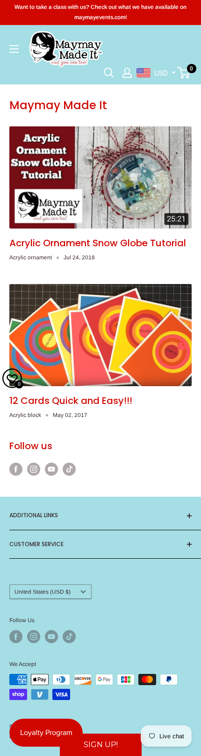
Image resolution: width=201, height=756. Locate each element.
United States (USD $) (42, 592)
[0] (184, 72)
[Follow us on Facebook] (15, 469)
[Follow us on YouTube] (51, 469)
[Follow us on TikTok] (69, 469)
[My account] (127, 73)
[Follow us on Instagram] (33, 469)
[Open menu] (14, 49)
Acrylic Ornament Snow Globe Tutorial (97, 243)
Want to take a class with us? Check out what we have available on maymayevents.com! (100, 12)
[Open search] (109, 73)
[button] (101, 745)
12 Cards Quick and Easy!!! (70, 400)
